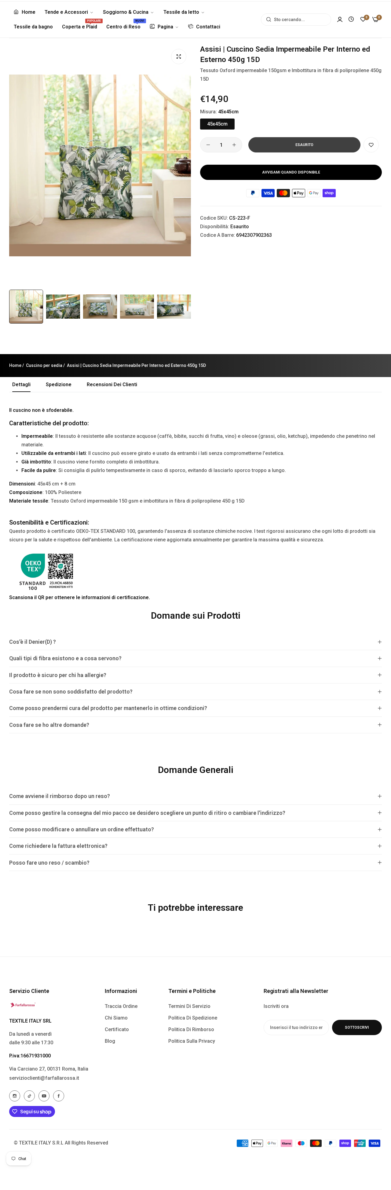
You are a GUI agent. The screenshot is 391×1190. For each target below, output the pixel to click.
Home (15, 365)
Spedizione (58, 384)
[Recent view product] (351, 19)
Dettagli (21, 384)
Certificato (117, 1029)
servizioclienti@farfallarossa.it (44, 1078)
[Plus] (234, 145)
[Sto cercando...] (267, 19)
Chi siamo (116, 1018)
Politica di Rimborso (191, 1029)
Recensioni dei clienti (112, 384)
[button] (371, 144)
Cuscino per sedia (44, 365)
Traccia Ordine (121, 1006)
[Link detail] (14, 1095)
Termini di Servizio (189, 1006)
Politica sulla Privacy (191, 1041)
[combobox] (296, 19)
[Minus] (208, 145)
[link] (69, 12)
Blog (110, 1041)
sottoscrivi (357, 1027)
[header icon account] (339, 19)
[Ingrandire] (178, 56)
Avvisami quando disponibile (291, 172)
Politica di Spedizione (192, 1018)
